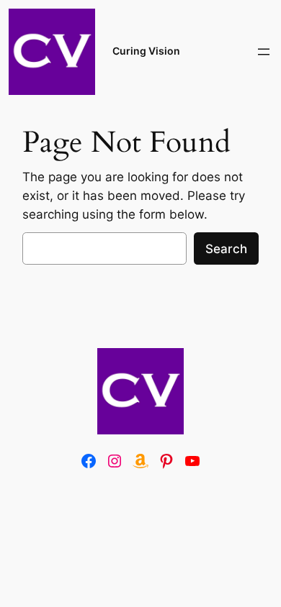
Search (226, 249)
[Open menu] (263, 51)
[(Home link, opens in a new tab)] (140, 391)
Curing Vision (146, 51)
